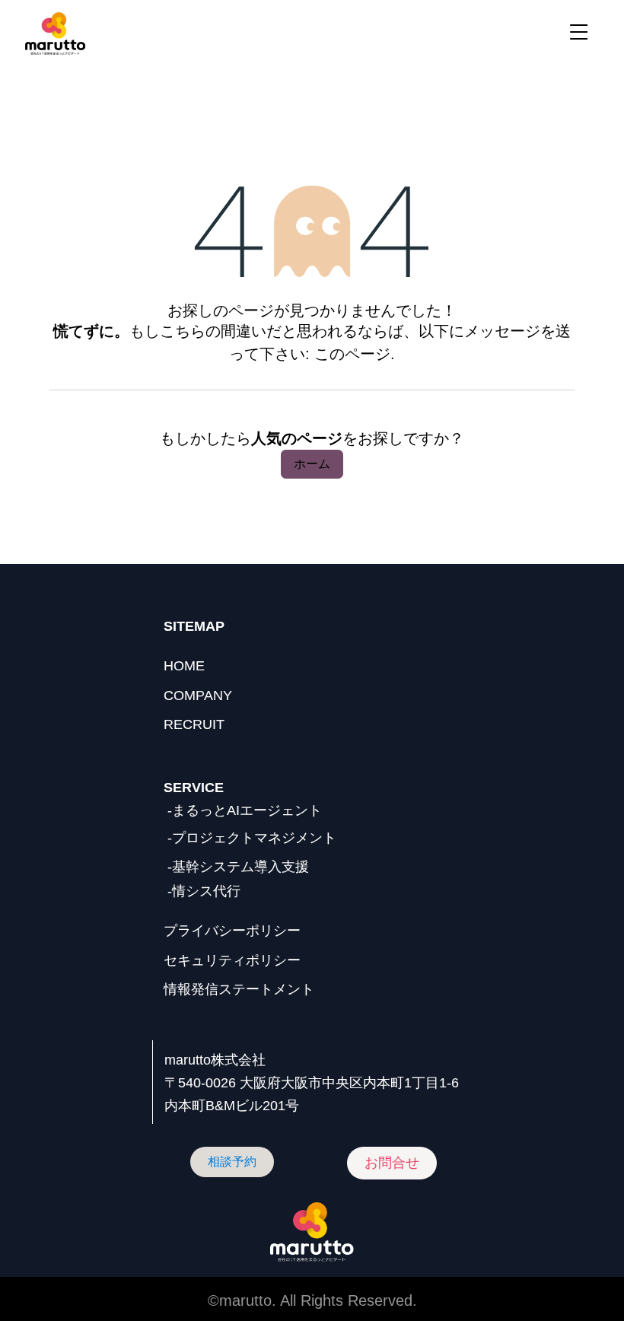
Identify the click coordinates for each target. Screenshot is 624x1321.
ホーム (312, 463)
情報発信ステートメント (239, 989)
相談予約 (232, 1161)
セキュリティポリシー (232, 960)
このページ (352, 353)
